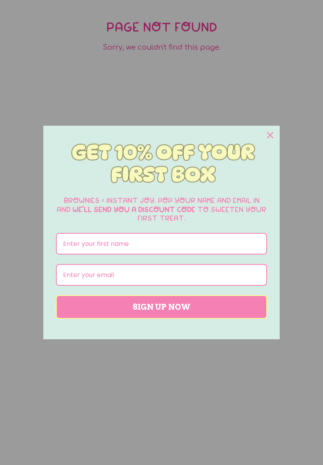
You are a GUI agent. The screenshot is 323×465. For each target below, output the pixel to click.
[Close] (270, 135)
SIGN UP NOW (161, 307)
